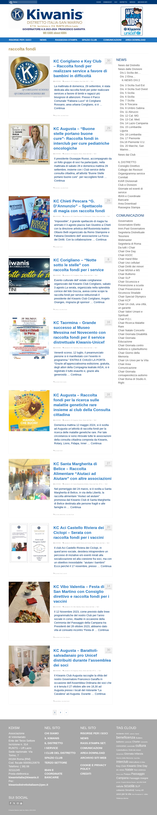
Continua (59, 108)
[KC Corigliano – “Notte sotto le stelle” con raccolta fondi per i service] (29, 275)
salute (119, 786)
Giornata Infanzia (133, 753)
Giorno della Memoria (124, 758)
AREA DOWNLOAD (92, 752)
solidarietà (120, 790)
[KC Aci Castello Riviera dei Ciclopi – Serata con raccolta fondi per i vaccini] (29, 543)
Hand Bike (137, 758)
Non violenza (140, 770)
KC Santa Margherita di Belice (80, 484)
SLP (87, 81)
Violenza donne (122, 798)
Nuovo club (119, 774)
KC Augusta (74, 153)
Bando (137, 734)
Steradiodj (129, 790)
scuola (129, 786)
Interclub (57, 188)
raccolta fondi (64, 115)
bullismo (120, 742)
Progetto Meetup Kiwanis (128, 782)
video (146, 794)
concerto (144, 742)
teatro (64, 382)
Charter (136, 741)
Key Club (82, 81)
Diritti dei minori (135, 750)
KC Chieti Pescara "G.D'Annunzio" (81, 216)
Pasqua (127, 774)
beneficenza (125, 737)
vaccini (65, 573)
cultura (57, 309)
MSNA (121, 770)
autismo (132, 734)
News (80, 153)
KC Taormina (75, 347)
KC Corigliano (75, 81)
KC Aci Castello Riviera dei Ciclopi (81, 543)
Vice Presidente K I (137, 794)
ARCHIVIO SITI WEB (93, 757)
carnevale (128, 742)
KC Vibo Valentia (76, 607)
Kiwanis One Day (137, 765)
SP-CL (101, 484)
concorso (121, 746)
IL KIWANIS (52, 738)
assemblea (58, 701)
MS (117, 770)
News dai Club (87, 153)
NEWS (84, 738)
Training (137, 790)
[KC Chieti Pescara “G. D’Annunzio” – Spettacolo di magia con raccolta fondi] (29, 216)
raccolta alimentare (60, 514)
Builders (139, 738)
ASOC (127, 734)
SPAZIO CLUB (54, 757)
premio (118, 782)
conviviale (131, 746)
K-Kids (142, 762)
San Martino (66, 637)
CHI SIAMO (52, 733)
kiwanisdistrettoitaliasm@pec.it (28, 784)
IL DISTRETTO (54, 743)
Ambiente (120, 734)
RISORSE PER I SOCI (94, 733)
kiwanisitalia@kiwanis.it (24, 777)
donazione (120, 754)
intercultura (134, 762)
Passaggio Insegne (138, 778)
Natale (129, 769)
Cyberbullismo (122, 750)
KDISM (58, 81)
